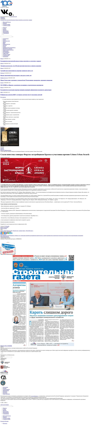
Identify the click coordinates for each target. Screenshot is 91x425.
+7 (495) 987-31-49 (13, 16)
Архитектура (5, 38)
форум (24, 230)
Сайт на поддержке (4, 404)
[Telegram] (11, 233)
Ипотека (5, 45)
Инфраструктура (6, 44)
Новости (5, 408)
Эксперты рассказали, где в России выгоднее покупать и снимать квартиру (20, 66)
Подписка (5, 392)
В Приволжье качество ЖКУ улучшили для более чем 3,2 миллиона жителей (21, 94)
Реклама (4, 388)
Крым (1, 230)
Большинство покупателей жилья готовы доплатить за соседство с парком (16, 19)
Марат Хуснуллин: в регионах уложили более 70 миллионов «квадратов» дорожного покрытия (26, 80)
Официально (5, 50)
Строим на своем (6, 25)
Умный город (15, 230)
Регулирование (6, 52)
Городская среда (6, 40)
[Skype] (10, 233)
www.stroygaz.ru (34, 396)
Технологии (5, 56)
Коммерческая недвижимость (9, 47)
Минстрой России (7, 22)
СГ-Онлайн (6, 226)
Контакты (5, 391)
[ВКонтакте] (1, 233)
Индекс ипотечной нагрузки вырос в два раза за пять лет (15, 75)
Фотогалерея (5, 411)
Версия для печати (4, 227)
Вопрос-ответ (3, 234)
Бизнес (4, 39)
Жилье (4, 42)
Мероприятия (6, 390)
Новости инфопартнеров (8, 49)
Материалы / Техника (7, 48)
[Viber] (6, 233)
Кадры (4, 46)
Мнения (4, 410)
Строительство (6, 55)
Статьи (4, 409)
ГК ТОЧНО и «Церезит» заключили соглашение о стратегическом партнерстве (21, 85)
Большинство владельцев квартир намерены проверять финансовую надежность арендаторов (25, 90)
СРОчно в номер (6, 24)
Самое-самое (5, 53)
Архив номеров (6, 389)
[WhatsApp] (8, 233)
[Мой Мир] (4, 233)
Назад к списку (3, 228)
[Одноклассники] (3, 233)
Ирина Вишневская (4, 236)
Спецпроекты (6, 413)
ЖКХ (4, 43)
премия (20, 230)
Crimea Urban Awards (7, 230)
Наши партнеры (6, 393)
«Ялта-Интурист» (29, 230)
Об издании (5, 387)
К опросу (2, 126)
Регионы (5, 23)
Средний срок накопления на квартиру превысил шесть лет (16, 70)
